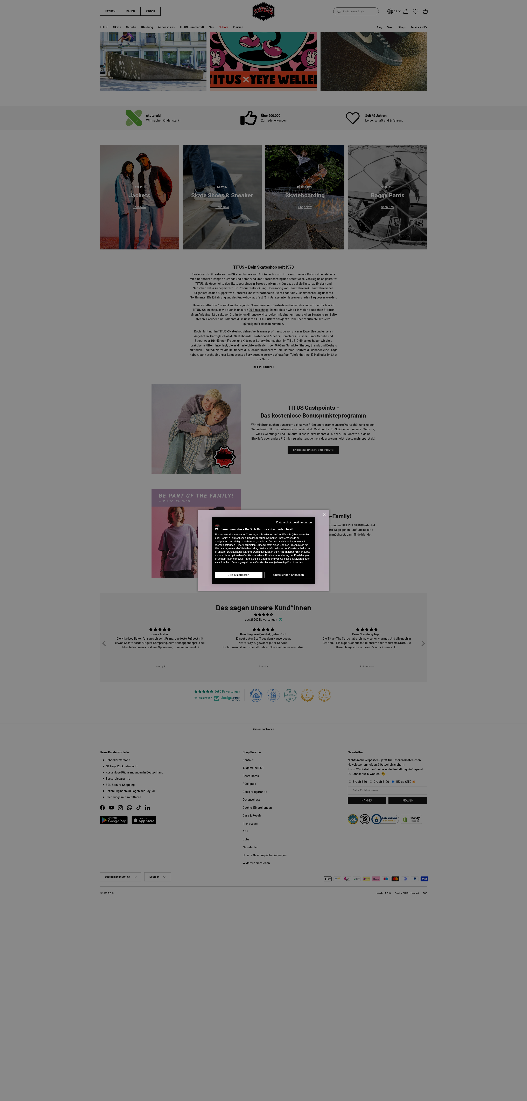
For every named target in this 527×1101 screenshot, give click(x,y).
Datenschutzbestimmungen (294, 522)
